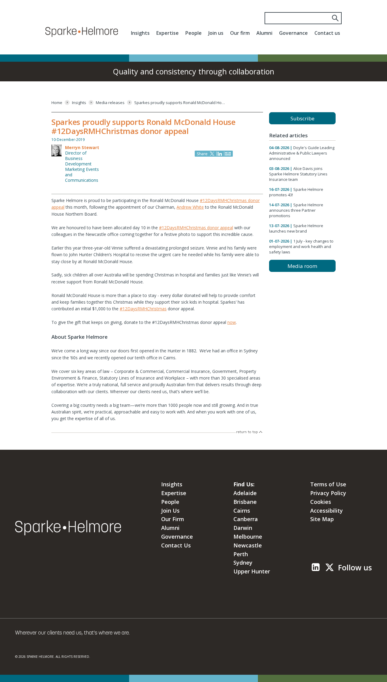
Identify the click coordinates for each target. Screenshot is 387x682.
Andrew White (190, 207)
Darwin (242, 527)
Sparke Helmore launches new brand (296, 228)
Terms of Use (328, 484)
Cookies (320, 501)
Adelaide (245, 493)
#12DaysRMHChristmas (143, 309)
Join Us (170, 510)
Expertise (167, 33)
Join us (215, 33)
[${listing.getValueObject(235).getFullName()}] (56, 155)
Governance (293, 33)
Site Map (322, 519)
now (231, 322)
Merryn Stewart (82, 147)
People (193, 33)
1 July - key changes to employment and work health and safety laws (301, 246)
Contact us (327, 33)
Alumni (264, 33)
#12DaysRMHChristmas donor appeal (196, 227)
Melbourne (247, 536)
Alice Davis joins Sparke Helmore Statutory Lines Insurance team (298, 174)
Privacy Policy (328, 493)
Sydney (242, 562)
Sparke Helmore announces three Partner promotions (296, 210)
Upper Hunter (251, 571)
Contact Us (176, 545)
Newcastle (247, 545)
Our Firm (172, 519)
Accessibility (326, 510)
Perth (240, 554)
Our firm (240, 33)
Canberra (245, 519)
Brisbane (245, 501)
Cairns (241, 510)
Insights (140, 33)
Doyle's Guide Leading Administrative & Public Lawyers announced (301, 153)
